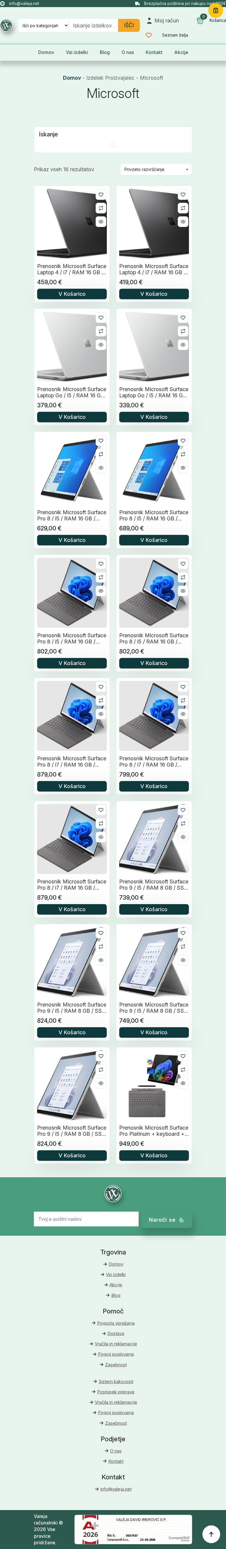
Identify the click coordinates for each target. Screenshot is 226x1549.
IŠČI (129, 25)
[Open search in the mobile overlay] (113, 145)
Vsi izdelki (77, 52)
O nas (128, 52)
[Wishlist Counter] (153, 35)
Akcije (181, 52)
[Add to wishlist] (101, 194)
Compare (101, 208)
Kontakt (154, 52)
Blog (105, 52)
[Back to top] (211, 1534)
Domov (46, 52)
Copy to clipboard (215, 10)
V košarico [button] (72, 294)
